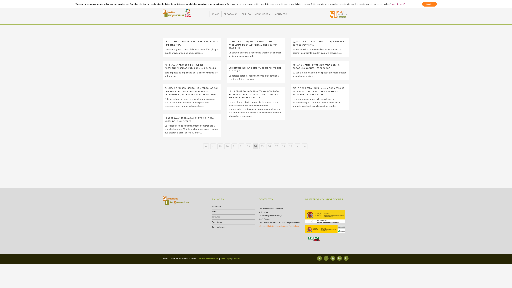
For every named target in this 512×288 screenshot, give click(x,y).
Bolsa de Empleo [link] (218, 227)
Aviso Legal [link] (226, 258)
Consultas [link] (216, 217)
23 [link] (248, 146)
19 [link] (220, 146)
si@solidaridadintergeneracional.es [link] (273, 226)
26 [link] (269, 146)
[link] (338, 16)
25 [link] (262, 146)
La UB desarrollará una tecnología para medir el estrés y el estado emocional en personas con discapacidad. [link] (254, 94)
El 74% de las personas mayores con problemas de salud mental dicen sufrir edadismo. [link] (253, 44)
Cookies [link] (236, 258)
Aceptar (429, 4)
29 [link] (290, 146)
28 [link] (283, 146)
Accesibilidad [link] (294, 226)
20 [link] (227, 146)
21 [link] (234, 146)
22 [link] (241, 146)
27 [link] (276, 146)
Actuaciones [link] (217, 222)
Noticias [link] (215, 212)
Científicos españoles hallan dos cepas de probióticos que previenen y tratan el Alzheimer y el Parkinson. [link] (318, 91)
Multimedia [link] (216, 206)
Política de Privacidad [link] (208, 258)
